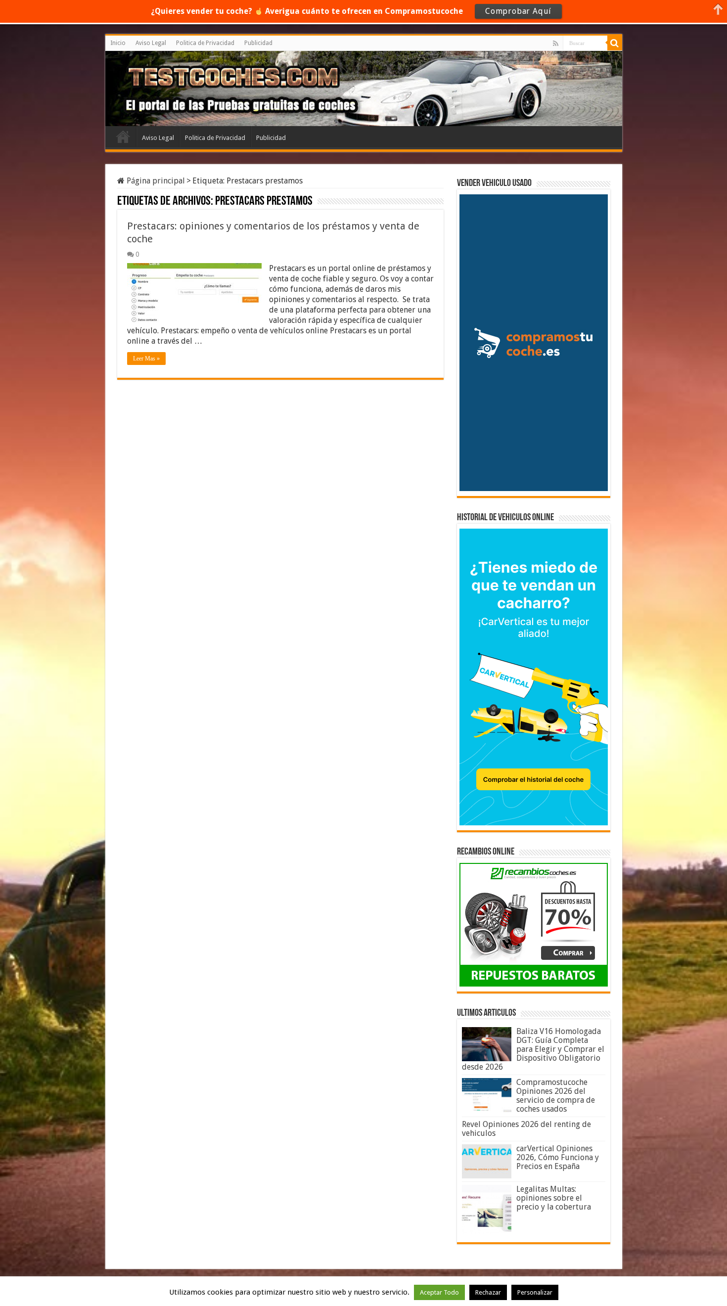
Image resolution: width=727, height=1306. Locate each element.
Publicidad (258, 43)
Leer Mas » (146, 358)
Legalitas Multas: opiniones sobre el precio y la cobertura (553, 1198)
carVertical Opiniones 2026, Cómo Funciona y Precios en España (557, 1157)
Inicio (118, 43)
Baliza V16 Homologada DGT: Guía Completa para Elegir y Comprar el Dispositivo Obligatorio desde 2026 (533, 1049)
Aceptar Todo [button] (439, 1292)
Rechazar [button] (488, 1292)
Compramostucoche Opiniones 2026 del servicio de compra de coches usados (555, 1096)
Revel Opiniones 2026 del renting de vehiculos (526, 1129)
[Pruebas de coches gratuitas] (183, 87)
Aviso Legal (151, 43)
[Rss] (555, 43)
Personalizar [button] (534, 1292)
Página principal (155, 180)
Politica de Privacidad (205, 43)
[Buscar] (614, 43)
